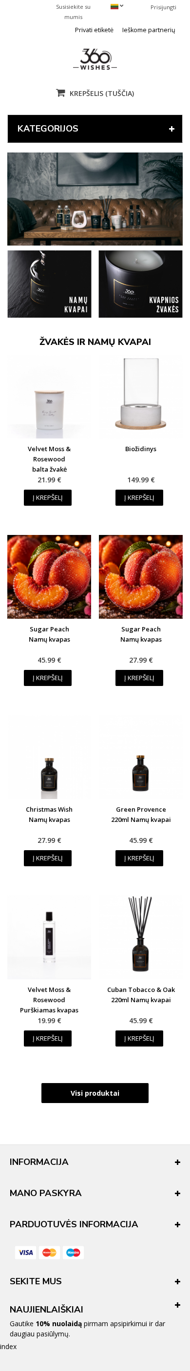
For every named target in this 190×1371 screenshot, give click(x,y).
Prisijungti (163, 7)
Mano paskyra (46, 1193)
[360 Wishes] (95, 59)
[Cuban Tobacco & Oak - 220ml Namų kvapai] (141, 937)
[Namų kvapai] (49, 315)
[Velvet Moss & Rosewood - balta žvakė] (49, 396)
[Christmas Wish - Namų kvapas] (49, 757)
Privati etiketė (94, 30)
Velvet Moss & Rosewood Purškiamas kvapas (49, 999)
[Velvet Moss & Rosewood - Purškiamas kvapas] (49, 937)
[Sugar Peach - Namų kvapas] (49, 577)
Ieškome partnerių (148, 30)
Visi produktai (95, 1093)
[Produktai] (95, 199)
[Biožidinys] (141, 396)
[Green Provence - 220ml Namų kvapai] (141, 757)
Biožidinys (140, 448)
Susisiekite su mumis (73, 11)
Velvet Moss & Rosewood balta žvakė (49, 459)
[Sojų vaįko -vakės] (140, 315)
